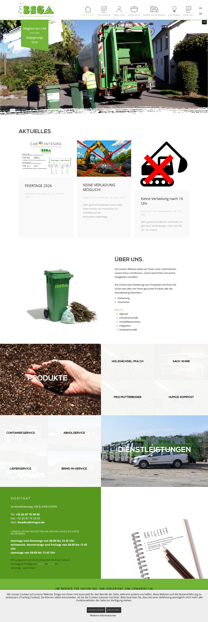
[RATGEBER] (174, 8)
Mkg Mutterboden (127, 397)
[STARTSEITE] (88, 8)
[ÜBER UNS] (119, 8)
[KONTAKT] (188, 8)
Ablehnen (114, 610)
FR (200, 8)
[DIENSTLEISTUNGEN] (154, 8)
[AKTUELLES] (104, 8)
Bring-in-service (74, 469)
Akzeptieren (96, 610)
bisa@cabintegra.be (31, 522)
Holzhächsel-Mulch (127, 361)
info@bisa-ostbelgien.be (43, 16)
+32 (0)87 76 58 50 (25, 16)
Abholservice (74, 433)
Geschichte (123, 302)
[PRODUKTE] (134, 8)
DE (200, 13)
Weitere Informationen (103, 615)
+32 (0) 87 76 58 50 (28, 514)
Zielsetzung (124, 298)
